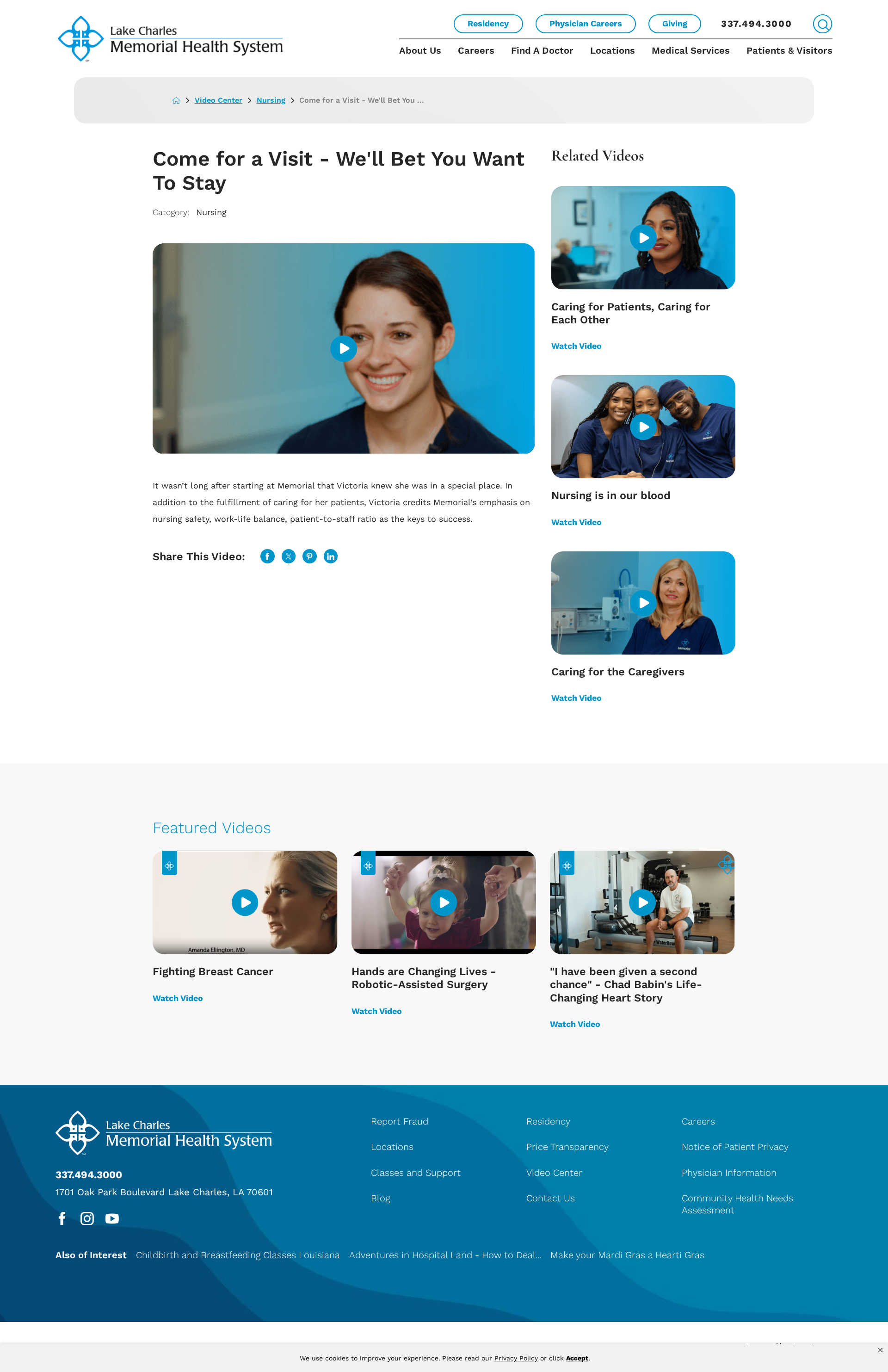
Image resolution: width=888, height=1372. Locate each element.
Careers (476, 50)
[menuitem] (424, 58)
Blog (380, 1198)
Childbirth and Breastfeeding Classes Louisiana (238, 1255)
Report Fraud (399, 1121)
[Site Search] (822, 23)
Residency (488, 23)
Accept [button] (577, 1358)
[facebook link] (62, 1218)
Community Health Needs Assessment (737, 1204)
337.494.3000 (756, 23)
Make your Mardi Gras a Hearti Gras (627, 1255)
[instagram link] (87, 1218)
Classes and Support (416, 1172)
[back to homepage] (183, 100)
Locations (612, 50)
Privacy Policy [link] (516, 1358)
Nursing (271, 100)
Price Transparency (567, 1146)
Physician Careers (585, 23)
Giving (674, 23)
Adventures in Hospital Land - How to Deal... (445, 1255)
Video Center (218, 100)
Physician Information (729, 1172)
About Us (420, 50)
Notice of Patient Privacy (735, 1146)
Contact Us (550, 1198)
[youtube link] (112, 1218)
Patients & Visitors (789, 50)
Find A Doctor (542, 50)
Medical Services (691, 50)
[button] (880, 1350)
